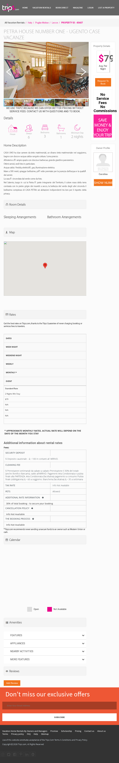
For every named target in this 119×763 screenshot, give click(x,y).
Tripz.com (22, 744)
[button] (45, 70)
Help (36, 734)
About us (101, 731)
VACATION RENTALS (42, 7)
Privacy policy (17, 734)
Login (90, 7)
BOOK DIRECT (62, 7)
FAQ (29, 734)
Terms (5, 734)
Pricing (78, 731)
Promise (54, 731)
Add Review (12, 683)
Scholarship (66, 731)
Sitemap (45, 734)
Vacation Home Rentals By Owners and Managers (24, 731)
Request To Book (103, 82)
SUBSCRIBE (59, 717)
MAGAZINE (78, 7)
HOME (25, 7)
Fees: (6, 447)
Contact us (89, 731)
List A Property (106, 7)
